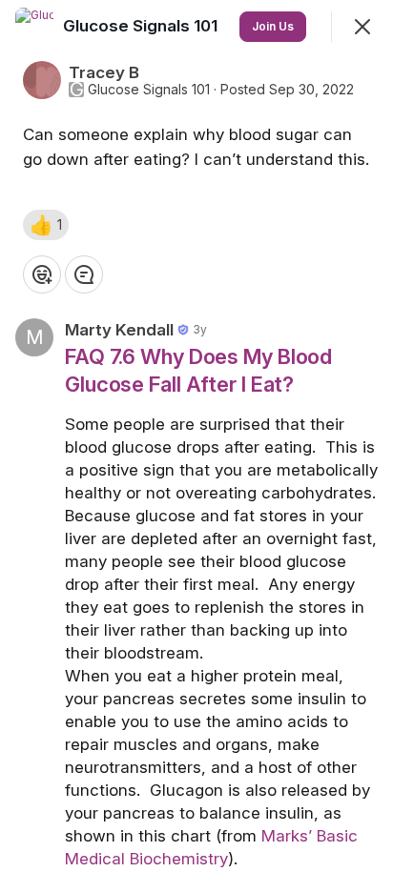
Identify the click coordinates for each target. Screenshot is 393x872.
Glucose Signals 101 (149, 89)
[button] (46, 225)
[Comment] (84, 274)
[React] (42, 274)
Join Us (273, 26)
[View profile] (34, 27)
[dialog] (196, 436)
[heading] (142, 25)
